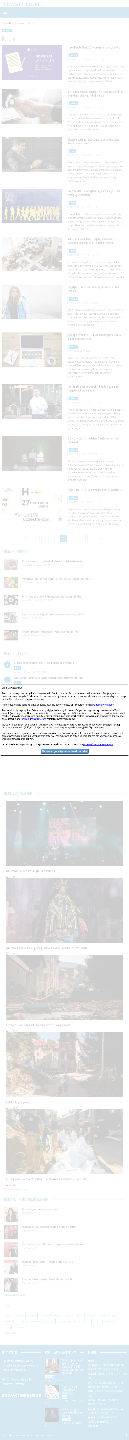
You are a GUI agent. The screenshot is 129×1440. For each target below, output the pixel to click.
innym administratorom (33, 719)
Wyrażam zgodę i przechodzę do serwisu (65, 751)
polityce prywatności (103, 704)
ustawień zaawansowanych (98, 744)
